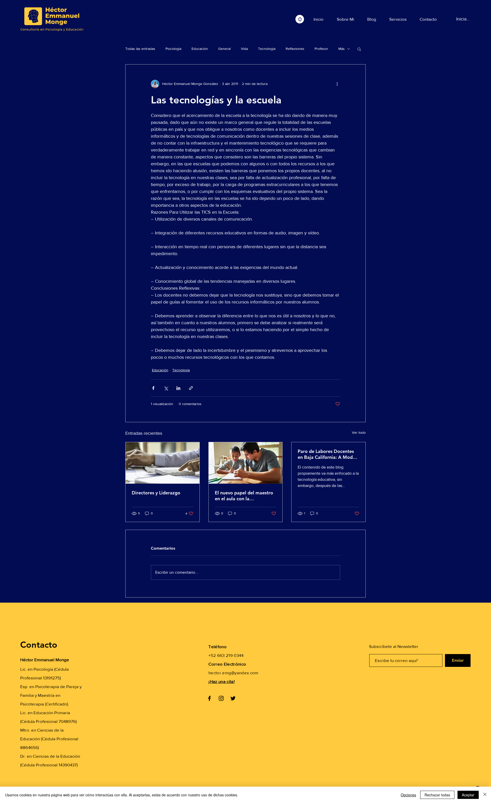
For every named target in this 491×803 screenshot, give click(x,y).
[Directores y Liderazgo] (162, 463)
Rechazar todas (437, 794)
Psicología (173, 49)
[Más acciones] (337, 84)
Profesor (321, 49)
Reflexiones (295, 49)
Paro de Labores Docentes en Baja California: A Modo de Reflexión (326, 454)
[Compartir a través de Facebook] (153, 388)
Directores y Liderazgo (156, 493)
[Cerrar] (485, 795)
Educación (200, 49)
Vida (244, 49)
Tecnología (266, 49)
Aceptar (468, 794)
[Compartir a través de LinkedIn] (178, 388)
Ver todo (359, 432)
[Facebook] (209, 698)
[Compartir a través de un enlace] (190, 388)
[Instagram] (221, 698)
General (224, 49)
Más (341, 49)
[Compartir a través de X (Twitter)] (165, 388)
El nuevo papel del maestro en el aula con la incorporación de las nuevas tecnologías (244, 496)
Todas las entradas (140, 49)
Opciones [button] (408, 794)
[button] (299, 19)
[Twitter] (233, 698)
